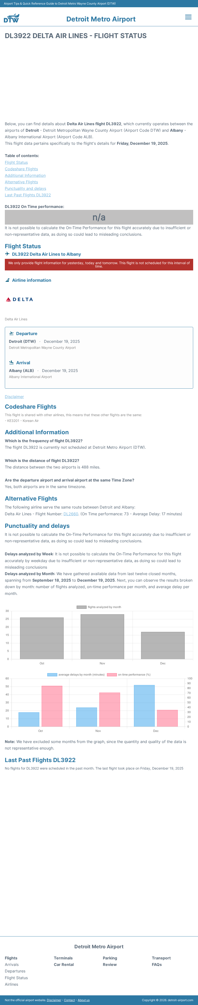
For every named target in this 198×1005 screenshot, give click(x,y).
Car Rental (64, 964)
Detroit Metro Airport (101, 19)
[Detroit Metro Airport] (11, 18)
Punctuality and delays (25, 188)
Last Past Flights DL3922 (28, 195)
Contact (69, 1000)
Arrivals (12, 964)
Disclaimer (54, 1000)
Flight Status (16, 162)
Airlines (11, 984)
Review (110, 964)
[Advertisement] (99, 82)
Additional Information (25, 175)
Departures (15, 971)
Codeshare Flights (21, 168)
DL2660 (71, 513)
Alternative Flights (21, 181)
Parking (110, 958)
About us (84, 1000)
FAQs (157, 964)
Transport (161, 958)
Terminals (63, 958)
